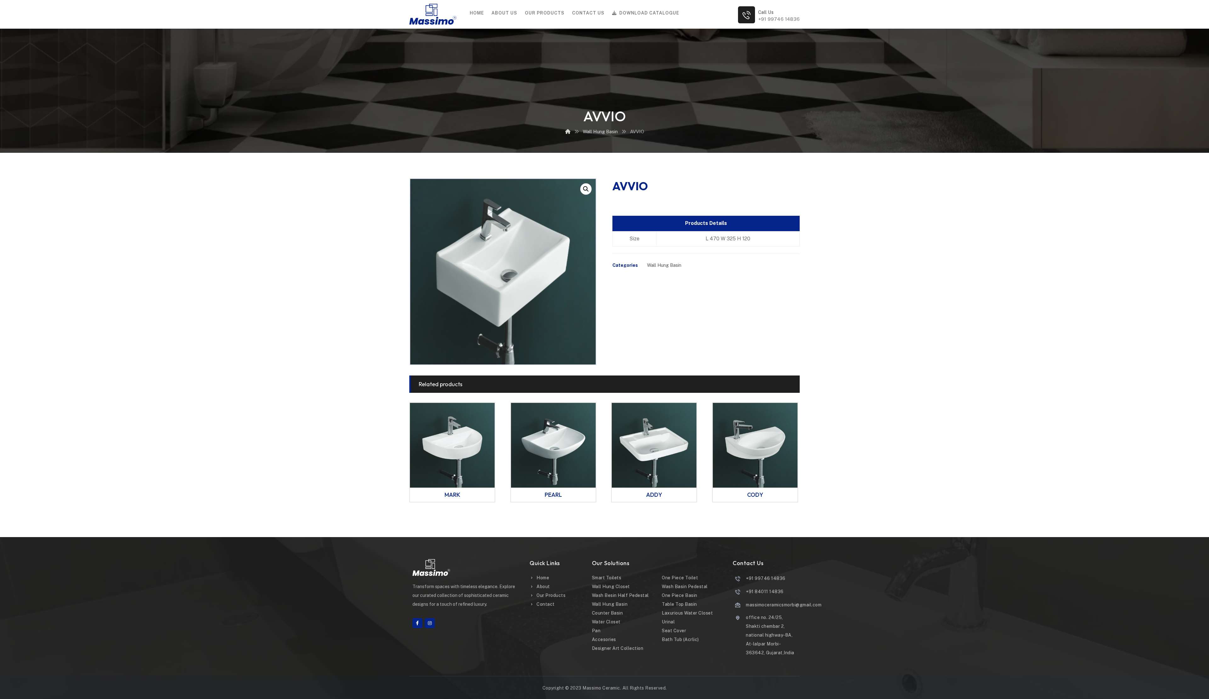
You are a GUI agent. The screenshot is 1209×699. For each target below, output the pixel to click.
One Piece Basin (679, 595)
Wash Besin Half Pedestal (620, 595)
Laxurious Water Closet (687, 613)
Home (542, 577)
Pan (596, 630)
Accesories (604, 639)
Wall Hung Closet (611, 586)
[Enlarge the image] (586, 189)
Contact (545, 604)
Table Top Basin (679, 604)
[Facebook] (417, 623)
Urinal (668, 621)
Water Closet (606, 621)
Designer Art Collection (618, 648)
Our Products (550, 595)
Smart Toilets (607, 577)
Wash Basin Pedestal (685, 586)
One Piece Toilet (680, 577)
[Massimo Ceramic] (567, 131)
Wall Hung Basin (664, 265)
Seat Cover (674, 630)
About (543, 586)
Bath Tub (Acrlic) (680, 639)
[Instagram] (430, 623)
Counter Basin (607, 613)
